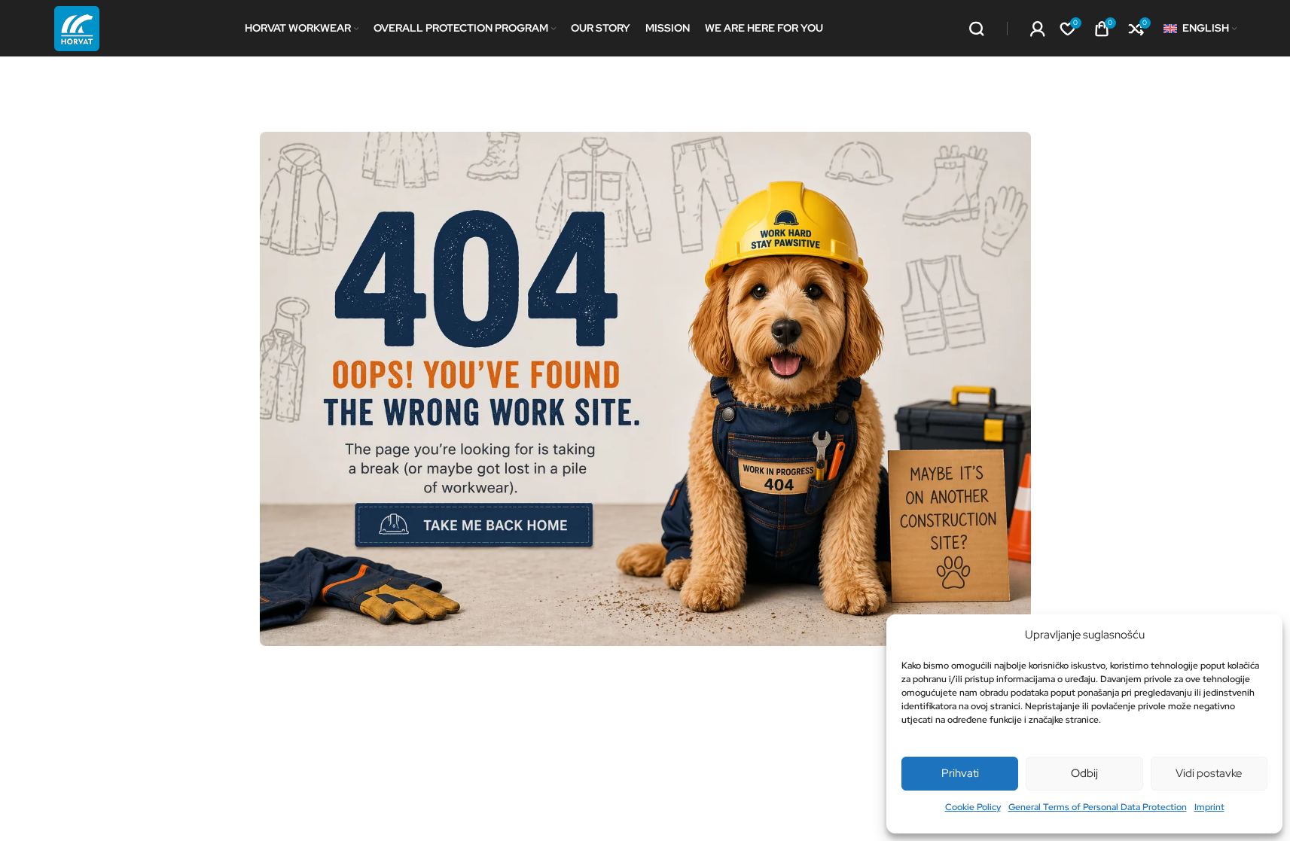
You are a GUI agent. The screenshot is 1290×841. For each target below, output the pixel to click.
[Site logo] (76, 27)
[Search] (977, 29)
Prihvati (960, 773)
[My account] (1038, 29)
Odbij (1084, 773)
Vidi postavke (1209, 773)
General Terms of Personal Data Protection (1097, 807)
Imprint (1209, 807)
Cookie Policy (973, 807)
